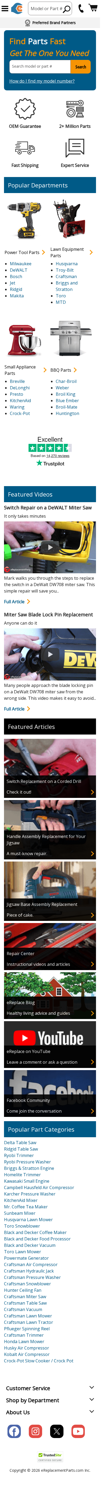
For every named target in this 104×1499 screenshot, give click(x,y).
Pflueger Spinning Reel (27, 1329)
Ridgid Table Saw (21, 1149)
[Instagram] (35, 1431)
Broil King (65, 394)
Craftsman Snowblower (27, 1284)
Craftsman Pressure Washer (32, 1277)
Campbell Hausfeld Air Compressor (39, 1187)
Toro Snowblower (22, 1226)
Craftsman (66, 276)
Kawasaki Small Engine (26, 1181)
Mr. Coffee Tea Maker (26, 1207)
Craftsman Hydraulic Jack (29, 1271)
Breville (17, 381)
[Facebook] (14, 1431)
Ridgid (16, 289)
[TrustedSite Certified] (50, 1456)
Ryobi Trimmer (19, 1155)
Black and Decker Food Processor (37, 1239)
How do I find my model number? (42, 81)
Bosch (16, 276)
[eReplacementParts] (17, 8)
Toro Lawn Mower (22, 1252)
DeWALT (18, 270)
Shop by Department (32, 1400)
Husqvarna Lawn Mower (28, 1220)
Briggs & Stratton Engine (29, 1168)
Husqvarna (67, 264)
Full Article (14, 602)
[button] (5, 8)
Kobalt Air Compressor (27, 1354)
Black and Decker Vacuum (29, 1245)
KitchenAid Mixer (21, 1200)
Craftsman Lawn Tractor (28, 1322)
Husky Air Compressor (26, 1348)
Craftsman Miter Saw (25, 1297)
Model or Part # (47, 8)
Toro (61, 296)
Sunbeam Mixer (19, 1213)
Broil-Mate (66, 407)
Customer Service (28, 1388)
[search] (66, 9)
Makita (17, 296)
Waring (17, 407)
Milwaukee (20, 264)
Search (80, 67)
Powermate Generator (26, 1258)
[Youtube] (78, 1431)
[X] (56, 1431)
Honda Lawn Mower (24, 1341)
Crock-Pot (20, 413)
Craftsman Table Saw (25, 1303)
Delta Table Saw (20, 1143)
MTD (61, 302)
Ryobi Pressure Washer (27, 1162)
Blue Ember (67, 400)
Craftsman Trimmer (24, 1335)
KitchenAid (20, 400)
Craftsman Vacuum (23, 1309)
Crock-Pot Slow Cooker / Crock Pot (38, 1361)
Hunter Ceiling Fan (22, 1290)
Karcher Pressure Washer (29, 1194)
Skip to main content (50, 12)
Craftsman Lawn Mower (28, 1316)
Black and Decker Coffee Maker (35, 1232)
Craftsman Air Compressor (31, 1264)
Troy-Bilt (65, 270)
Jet (12, 283)
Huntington (67, 413)
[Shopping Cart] (93, 8)
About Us (18, 1412)
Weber (62, 388)
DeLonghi (20, 388)
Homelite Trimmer (22, 1175)
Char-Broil (66, 381)
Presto (16, 394)
